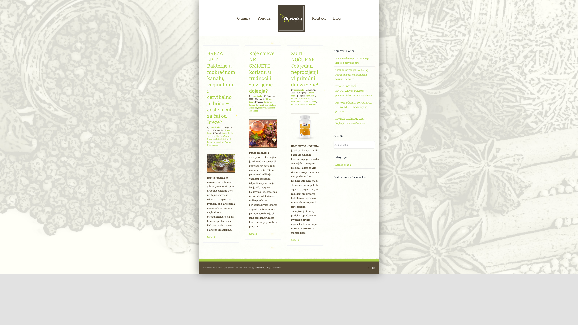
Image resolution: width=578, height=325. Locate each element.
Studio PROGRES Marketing (267, 267)
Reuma (228, 142)
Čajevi (252, 105)
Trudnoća (253, 110)
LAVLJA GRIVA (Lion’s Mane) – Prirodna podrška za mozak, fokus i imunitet (352, 74)
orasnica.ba (215, 127)
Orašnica (211, 139)
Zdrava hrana (343, 164)
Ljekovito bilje (269, 105)
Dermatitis (310, 95)
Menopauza (296, 101)
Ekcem (294, 98)
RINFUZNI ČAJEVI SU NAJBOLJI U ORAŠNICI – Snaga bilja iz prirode (353, 107)
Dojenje (259, 105)
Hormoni (302, 98)
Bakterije (226, 133)
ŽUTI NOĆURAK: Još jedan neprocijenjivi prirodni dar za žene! (304, 69)
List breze (225, 136)
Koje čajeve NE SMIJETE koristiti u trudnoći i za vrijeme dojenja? (262, 72)
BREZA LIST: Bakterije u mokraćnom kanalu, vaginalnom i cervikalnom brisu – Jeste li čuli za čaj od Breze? (221, 87)
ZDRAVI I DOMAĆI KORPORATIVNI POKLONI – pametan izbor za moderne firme (353, 91)
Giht (218, 136)
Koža (310, 98)
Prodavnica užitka (215, 142)
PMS (314, 101)
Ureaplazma (212, 145)
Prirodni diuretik (224, 139)
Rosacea (312, 104)
